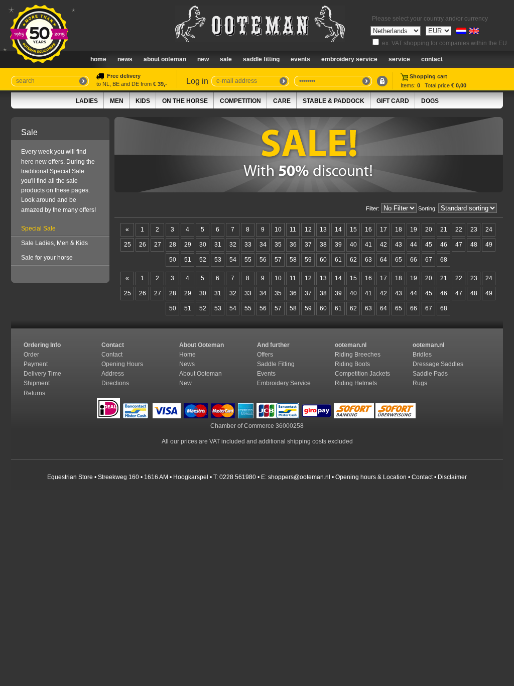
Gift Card (392, 100)
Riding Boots (353, 364)
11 (293, 229)
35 (278, 244)
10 (278, 229)
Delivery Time (43, 373)
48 (473, 244)
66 (413, 259)
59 (308, 259)
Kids (143, 100)
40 (353, 244)
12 (308, 229)
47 (458, 244)
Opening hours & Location (371, 477)
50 (172, 259)
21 (443, 229)
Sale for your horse (47, 257)
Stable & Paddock (333, 100)
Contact (432, 59)
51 (187, 259)
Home (98, 59)
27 (157, 244)
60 (323, 259)
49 (488, 244)
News (125, 59)
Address (112, 373)
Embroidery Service (349, 59)
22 (458, 229)
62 (353, 259)
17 (383, 229)
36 (293, 244)
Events (300, 59)
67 (428, 259)
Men (116, 100)
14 (338, 229)
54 (232, 259)
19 (413, 229)
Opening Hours (123, 364)
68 (443, 259)
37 (308, 244)
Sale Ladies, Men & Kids (54, 243)
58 (293, 259)
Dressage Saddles (439, 364)
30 (202, 244)
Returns (34, 393)
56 (263, 259)
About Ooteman (165, 59)
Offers (265, 354)
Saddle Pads (431, 373)
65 (398, 259)
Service (399, 59)
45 (428, 244)
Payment (36, 364)
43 (398, 244)
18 (398, 229)
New (185, 383)
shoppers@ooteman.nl (299, 477)
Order (32, 354)
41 (368, 244)
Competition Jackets (363, 373)
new (203, 59)
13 (323, 229)
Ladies (87, 100)
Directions (116, 383)
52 (202, 259)
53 (217, 259)
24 (488, 229)
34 (263, 244)
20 (428, 229)
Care (282, 100)
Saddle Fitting (261, 59)
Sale (226, 59)
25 (127, 244)
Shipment (37, 383)
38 (323, 244)
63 (368, 259)
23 (473, 229)
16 (368, 229)
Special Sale (38, 228)
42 (383, 244)
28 (172, 244)
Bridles (423, 354)
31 (217, 244)
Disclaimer (452, 477)
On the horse (185, 100)
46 (443, 244)
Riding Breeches (357, 354)
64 (383, 259)
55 (247, 259)
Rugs (420, 383)
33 (247, 244)
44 (413, 244)
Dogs (430, 100)
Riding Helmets (356, 383)
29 (187, 244)
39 (338, 244)
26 (142, 244)
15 (353, 229)
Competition (240, 100)
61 (338, 259)
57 (278, 259)
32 (232, 244)
